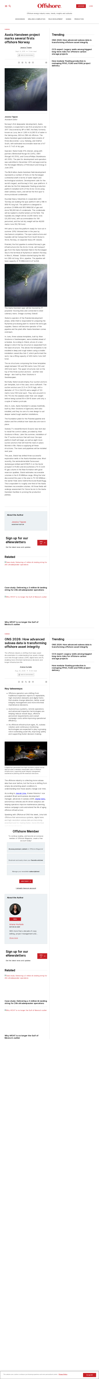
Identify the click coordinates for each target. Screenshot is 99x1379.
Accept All (89, 1375)
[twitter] (26, 63)
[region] (49, 1375)
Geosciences (20, 19)
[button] (6, 6)
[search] (9, 6)
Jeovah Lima (21, 793)
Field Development (55, 19)
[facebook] (19, 63)
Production (79, 19)
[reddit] (29, 63)
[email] (33, 63)
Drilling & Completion (36, 19)
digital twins (40, 799)
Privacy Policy (63, 1374)
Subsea (68, 19)
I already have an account (26, 888)
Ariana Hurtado (26, 667)
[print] (46, 63)
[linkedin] (22, 63)
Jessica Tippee (26, 47)
